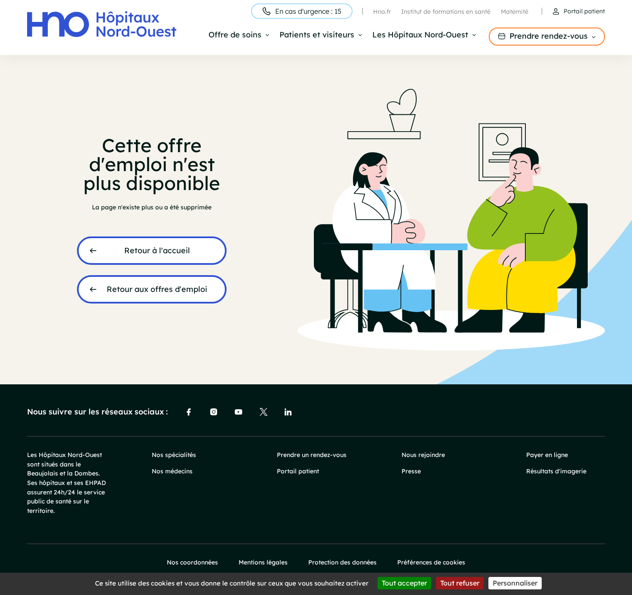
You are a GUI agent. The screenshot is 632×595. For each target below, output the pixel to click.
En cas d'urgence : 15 (308, 11)
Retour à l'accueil (157, 250)
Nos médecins (172, 471)
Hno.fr (382, 11)
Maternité (514, 11)
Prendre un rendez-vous (312, 455)
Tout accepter (404, 583)
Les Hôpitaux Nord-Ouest (420, 35)
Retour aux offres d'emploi (157, 289)
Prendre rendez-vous (548, 36)
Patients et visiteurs (316, 35)
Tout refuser (459, 583)
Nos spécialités (174, 455)
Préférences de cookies (431, 562)
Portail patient (584, 11)
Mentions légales (263, 562)
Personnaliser (515, 583)
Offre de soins (235, 35)
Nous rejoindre (423, 455)
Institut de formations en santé (446, 11)
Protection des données (342, 562)
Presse (411, 471)
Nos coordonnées (192, 562)
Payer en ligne (547, 455)
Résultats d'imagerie (556, 471)
